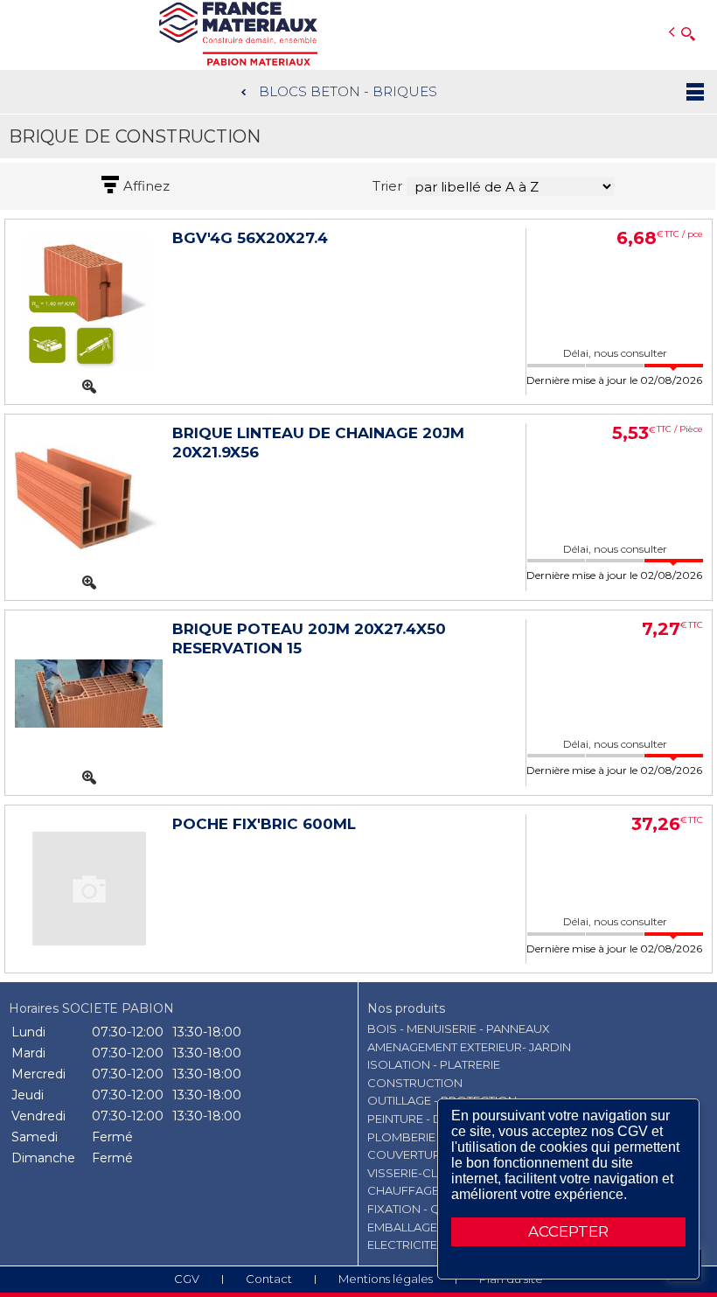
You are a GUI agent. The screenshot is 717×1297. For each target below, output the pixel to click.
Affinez (146, 186)
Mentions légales (385, 1279)
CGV (186, 1279)
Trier (387, 186)
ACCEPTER (568, 1231)
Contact (269, 1279)
